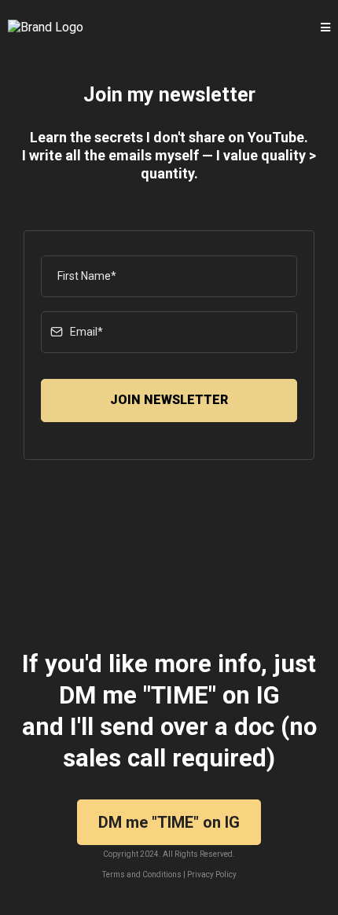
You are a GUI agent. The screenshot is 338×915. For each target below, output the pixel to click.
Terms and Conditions (142, 874)
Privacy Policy (212, 874)
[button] (325, 28)
